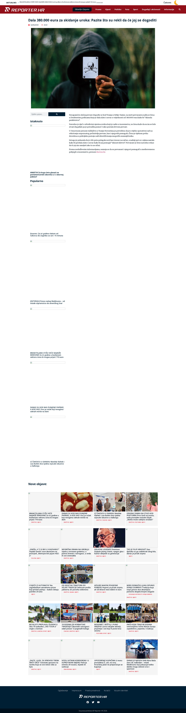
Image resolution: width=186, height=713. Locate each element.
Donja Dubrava (147, 594)
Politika (118, 9)
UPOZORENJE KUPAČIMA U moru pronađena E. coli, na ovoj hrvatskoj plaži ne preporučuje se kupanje (108, 663)
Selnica (72, 592)
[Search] (56, 114)
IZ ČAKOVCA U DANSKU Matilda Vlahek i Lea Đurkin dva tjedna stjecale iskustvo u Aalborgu (47, 464)
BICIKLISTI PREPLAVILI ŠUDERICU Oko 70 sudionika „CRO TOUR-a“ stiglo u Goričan (43, 626)
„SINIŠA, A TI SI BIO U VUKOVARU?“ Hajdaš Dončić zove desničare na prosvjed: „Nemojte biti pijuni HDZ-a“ (44, 552)
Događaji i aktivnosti (151, 9)
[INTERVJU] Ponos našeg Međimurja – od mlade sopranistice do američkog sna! (47, 302)
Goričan (40, 631)
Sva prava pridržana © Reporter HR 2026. (93, 711)
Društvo (34, 522)
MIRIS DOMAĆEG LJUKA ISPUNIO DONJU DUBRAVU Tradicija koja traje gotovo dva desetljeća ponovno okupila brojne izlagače (140, 588)
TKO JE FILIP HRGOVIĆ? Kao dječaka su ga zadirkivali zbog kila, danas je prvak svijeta (141, 551)
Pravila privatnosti (92, 690)
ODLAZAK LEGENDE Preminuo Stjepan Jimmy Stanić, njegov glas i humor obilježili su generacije (109, 551)
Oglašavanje (63, 690)
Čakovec (104, 520)
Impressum (76, 690)
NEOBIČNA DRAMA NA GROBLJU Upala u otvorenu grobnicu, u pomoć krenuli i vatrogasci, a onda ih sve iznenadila (76, 552)
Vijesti (108, 9)
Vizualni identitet (121, 690)
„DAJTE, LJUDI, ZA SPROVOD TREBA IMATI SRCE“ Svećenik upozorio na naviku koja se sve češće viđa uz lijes (44, 663)
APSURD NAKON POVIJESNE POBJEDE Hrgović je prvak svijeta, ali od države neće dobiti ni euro (108, 587)
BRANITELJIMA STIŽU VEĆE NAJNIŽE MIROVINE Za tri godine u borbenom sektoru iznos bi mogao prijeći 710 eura (58, 2)
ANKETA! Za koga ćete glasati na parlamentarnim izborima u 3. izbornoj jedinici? (46, 174)
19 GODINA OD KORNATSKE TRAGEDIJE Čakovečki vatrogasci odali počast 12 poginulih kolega (75, 626)
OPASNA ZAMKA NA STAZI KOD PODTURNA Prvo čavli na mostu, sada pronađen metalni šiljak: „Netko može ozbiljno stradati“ (140, 516)
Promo (98, 9)
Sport (135, 9)
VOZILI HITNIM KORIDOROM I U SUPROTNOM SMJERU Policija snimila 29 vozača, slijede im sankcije (75, 663)
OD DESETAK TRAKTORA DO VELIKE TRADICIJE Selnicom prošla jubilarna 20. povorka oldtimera (76, 587)
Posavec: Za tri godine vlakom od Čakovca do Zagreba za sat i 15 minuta (46, 234)
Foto (127, 9)
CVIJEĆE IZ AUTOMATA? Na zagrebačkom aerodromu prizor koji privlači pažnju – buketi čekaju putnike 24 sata (44, 588)
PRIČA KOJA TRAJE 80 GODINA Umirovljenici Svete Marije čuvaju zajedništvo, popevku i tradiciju (141, 626)
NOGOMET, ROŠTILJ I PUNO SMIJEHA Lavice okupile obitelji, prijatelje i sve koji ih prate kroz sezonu (107, 627)
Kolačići (107, 690)
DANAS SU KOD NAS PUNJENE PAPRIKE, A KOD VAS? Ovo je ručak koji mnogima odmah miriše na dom (47, 409)
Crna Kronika (68, 669)
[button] (179, 9)
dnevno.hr (100, 152)
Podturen (138, 522)
